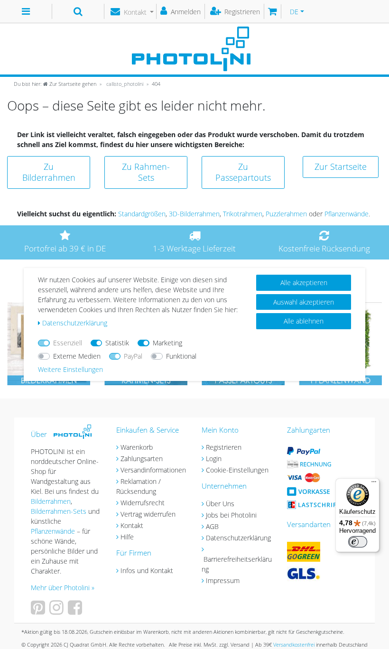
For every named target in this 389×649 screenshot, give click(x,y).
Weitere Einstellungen (70, 369)
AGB (212, 526)
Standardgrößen (142, 213)
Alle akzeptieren (303, 282)
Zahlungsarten (141, 458)
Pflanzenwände (346, 213)
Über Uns (220, 503)
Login (214, 458)
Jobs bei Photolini (231, 514)
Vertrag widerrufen (148, 514)
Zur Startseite (341, 166)
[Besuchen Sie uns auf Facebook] (76, 610)
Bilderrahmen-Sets (58, 511)
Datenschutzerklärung (238, 537)
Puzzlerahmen (286, 213)
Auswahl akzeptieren (303, 301)
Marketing (167, 342)
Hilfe (127, 536)
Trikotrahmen (242, 213)
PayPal (133, 356)
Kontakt (131, 525)
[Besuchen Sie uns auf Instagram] (57, 610)
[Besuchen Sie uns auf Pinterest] (39, 610)
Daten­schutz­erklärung (74, 322)
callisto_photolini (124, 83)
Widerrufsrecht (142, 502)
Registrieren (223, 447)
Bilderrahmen (51, 501)
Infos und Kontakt (146, 570)
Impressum (223, 580)
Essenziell (67, 342)
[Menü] (374, 484)
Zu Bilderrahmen (48, 172)
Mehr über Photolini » (62, 587)
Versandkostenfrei (294, 644)
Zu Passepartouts (243, 172)
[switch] (357, 541)
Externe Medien (77, 356)
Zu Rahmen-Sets (146, 172)
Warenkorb (136, 447)
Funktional (181, 356)
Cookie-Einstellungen (237, 469)
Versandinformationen (153, 469)
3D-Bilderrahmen (194, 213)
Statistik (117, 342)
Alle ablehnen (304, 320)
